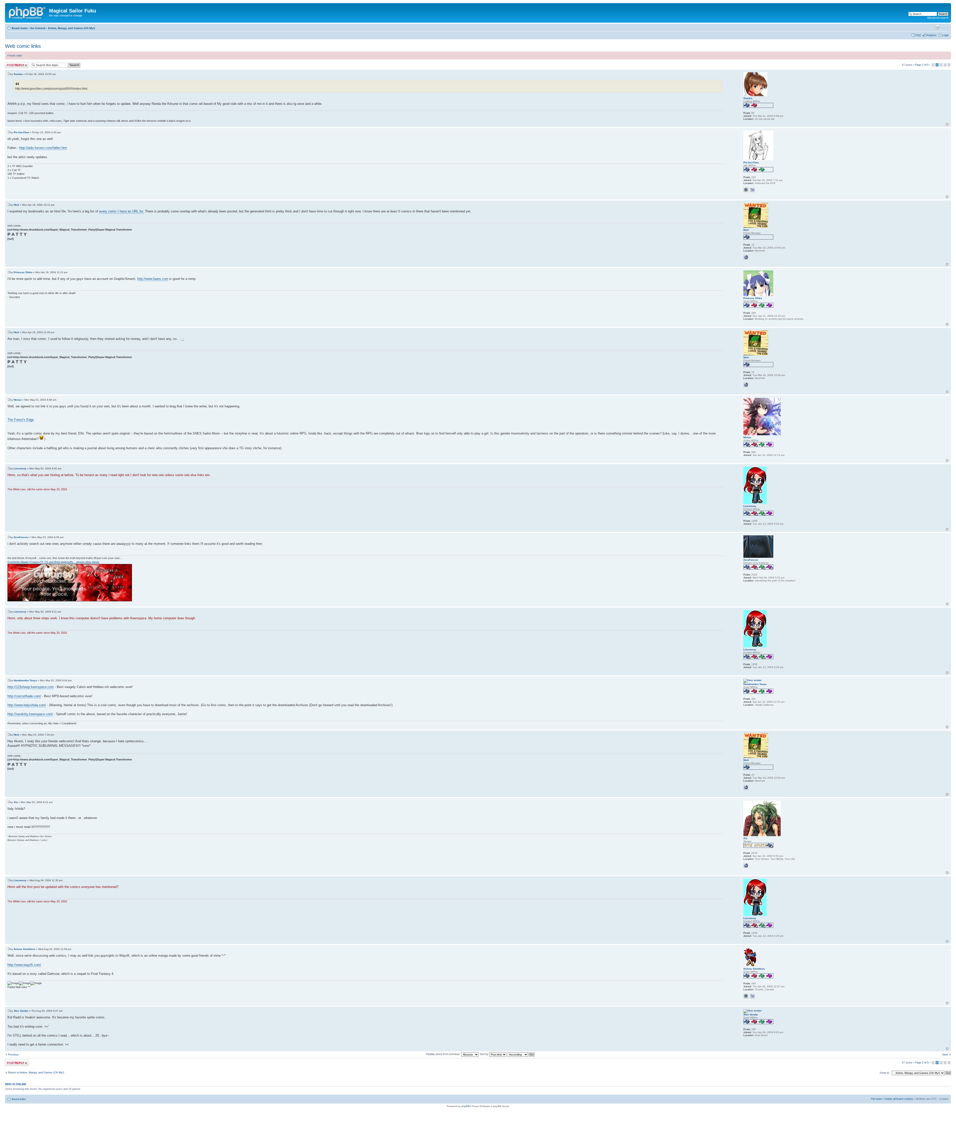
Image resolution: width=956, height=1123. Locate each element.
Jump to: (884, 1072)
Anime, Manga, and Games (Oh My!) (71, 28)
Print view (937, 27)
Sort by (484, 1054)
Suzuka (18, 74)
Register (931, 35)
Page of (922, 64)
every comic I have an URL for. (121, 211)
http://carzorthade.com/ (24, 696)
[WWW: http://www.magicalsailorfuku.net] (745, 865)
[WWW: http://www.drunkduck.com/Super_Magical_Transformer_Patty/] (745, 257)
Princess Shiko (23, 272)
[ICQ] (745, 189)
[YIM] (752, 189)
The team (876, 1098)
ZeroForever (21, 537)
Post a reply (12, 63)
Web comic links (23, 46)
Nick (16, 204)
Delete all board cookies (899, 1098)
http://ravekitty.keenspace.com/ (30, 714)
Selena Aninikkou (24, 949)
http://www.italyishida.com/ (26, 705)
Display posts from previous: (443, 1054)
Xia (16, 802)
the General (37, 28)
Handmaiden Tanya (25, 680)
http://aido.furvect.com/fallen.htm (43, 148)
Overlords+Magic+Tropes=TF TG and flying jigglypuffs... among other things (53, 562)
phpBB (465, 1106)
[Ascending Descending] (521, 1054)
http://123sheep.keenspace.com (30, 687)
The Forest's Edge (20, 420)
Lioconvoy (20, 468)
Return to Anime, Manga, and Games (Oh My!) (36, 1072)
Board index (20, 28)
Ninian (17, 399)
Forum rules (14, 55)
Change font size (945, 27)
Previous (13, 1054)
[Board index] (27, 12)
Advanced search (938, 17)
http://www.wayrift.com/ (24, 965)
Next (945, 1054)
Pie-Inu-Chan (21, 132)
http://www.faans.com (152, 279)
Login (945, 35)
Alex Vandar (21, 1010)
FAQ (918, 35)
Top (947, 124)
